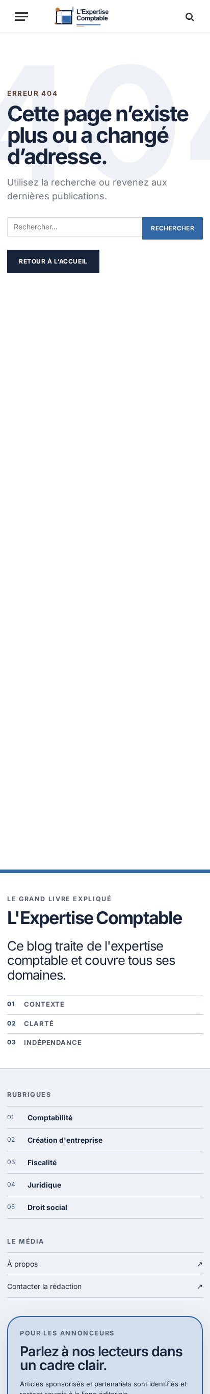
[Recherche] (188, 16)
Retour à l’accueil (53, 261)
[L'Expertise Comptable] (105, 16)
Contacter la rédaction (105, 1286)
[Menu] (21, 16)
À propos (105, 1263)
